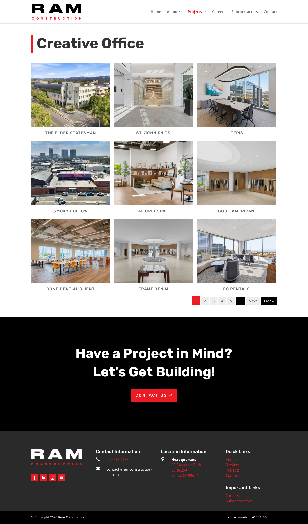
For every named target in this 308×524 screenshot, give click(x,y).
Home (156, 12)
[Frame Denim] (153, 251)
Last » (269, 300)
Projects (195, 12)
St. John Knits (153, 132)
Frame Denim (153, 289)
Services (233, 464)
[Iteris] (236, 95)
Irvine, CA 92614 (184, 475)
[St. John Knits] (153, 95)
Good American (236, 211)
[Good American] (236, 173)
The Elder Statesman (70, 132)
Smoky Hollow (70, 211)
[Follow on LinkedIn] (43, 477)
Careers (218, 12)
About (172, 12)
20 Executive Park (186, 464)
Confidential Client (70, 289)
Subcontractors (244, 12)
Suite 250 (179, 470)
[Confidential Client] (70, 251)
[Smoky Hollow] (70, 173)
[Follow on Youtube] (61, 477)
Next (252, 300)
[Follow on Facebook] (34, 477)
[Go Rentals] (236, 251)
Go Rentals (236, 289)
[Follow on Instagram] (52, 477)
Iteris (236, 132)
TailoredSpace (153, 211)
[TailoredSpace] (153, 173)
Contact (270, 12)
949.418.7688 (117, 459)
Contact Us (151, 395)
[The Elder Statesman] (70, 95)
